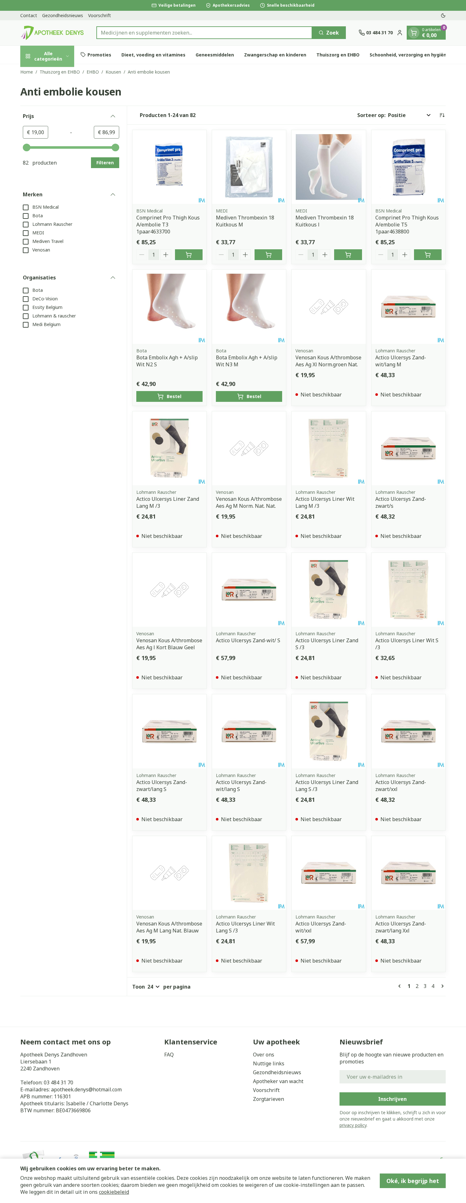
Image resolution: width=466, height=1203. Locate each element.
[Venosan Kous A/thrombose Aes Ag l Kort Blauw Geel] (169, 590)
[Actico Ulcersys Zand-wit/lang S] (249, 731)
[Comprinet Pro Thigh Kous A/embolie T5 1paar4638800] (408, 167)
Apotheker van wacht (278, 1081)
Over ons (263, 1054)
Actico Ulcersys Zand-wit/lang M (400, 361)
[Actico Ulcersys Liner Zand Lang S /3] (329, 731)
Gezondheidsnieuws (62, 15)
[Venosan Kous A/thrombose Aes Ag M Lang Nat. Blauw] (169, 873)
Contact (28, 15)
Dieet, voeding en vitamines (153, 55)
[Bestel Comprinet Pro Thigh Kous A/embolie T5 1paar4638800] (428, 254)
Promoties (99, 55)
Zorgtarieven (268, 1098)
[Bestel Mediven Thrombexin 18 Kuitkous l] (348, 254)
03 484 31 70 (58, 1082)
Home (26, 72)
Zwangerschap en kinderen (275, 55)
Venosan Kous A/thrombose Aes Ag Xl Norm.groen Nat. (328, 361)
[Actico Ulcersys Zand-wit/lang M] (408, 306)
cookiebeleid (114, 1191)
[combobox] (204, 32)
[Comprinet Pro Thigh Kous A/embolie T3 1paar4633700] (169, 167)
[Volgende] (441, 986)
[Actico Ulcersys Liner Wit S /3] (408, 590)
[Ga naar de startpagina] (52, 32)
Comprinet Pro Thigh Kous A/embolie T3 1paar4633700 (168, 224)
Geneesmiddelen (215, 55)
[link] (400, 986)
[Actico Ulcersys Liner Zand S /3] (329, 590)
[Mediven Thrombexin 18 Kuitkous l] (329, 167)
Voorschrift (99, 15)
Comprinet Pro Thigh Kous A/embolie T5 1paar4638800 (407, 224)
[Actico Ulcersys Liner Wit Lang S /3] (249, 873)
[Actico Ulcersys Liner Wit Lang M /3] (329, 448)
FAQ (169, 1054)
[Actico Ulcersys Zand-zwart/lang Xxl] (408, 873)
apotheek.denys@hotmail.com (86, 1089)
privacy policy (353, 1125)
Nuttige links (268, 1063)
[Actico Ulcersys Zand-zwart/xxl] (408, 731)
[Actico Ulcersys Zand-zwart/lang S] (169, 731)
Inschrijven (392, 1098)
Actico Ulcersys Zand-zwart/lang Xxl (400, 927)
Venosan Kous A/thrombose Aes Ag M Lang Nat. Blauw (169, 927)
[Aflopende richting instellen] (442, 115)
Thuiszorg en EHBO (337, 55)
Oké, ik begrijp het (412, 1181)
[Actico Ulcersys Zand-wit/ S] (249, 590)
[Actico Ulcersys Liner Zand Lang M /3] (169, 448)
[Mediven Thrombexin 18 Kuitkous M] (249, 167)
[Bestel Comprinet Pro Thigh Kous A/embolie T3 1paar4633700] (189, 254)
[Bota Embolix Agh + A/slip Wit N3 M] (249, 306)
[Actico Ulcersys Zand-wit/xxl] (329, 873)
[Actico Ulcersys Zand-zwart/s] (408, 448)
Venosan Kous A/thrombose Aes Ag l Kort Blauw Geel (169, 644)
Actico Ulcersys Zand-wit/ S (248, 640)
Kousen (113, 72)
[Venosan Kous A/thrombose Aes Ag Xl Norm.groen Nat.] (329, 306)
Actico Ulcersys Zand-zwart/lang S (161, 786)
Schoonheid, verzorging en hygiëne (409, 55)
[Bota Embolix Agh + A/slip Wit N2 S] (169, 306)
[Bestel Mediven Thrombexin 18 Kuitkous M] (268, 254)
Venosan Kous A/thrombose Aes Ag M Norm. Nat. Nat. (249, 502)
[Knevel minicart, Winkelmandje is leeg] (413, 32)
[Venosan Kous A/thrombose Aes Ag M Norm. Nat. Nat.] (249, 448)
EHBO (93, 72)
